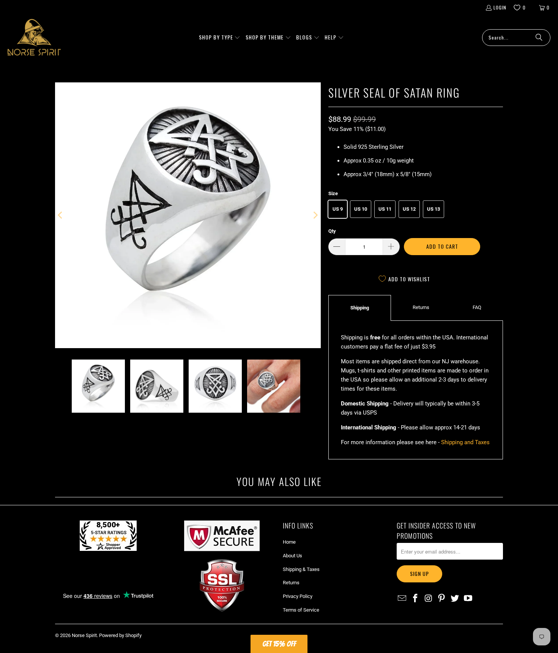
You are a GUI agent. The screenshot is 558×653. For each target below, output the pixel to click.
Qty (332, 231)
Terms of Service (301, 610)
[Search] (539, 37)
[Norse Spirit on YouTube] (468, 599)
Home (289, 542)
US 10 (360, 209)
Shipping (359, 308)
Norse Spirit (84, 635)
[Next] (315, 215)
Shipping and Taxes (465, 442)
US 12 (409, 209)
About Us (292, 555)
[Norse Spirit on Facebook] (415, 599)
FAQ (477, 307)
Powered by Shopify (120, 635)
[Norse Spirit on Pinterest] (442, 599)
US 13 (433, 209)
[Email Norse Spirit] (402, 599)
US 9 (338, 209)
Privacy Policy (297, 596)
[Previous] (61, 215)
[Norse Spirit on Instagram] (428, 599)
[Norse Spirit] (34, 37)
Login (499, 7)
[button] (220, 37)
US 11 (384, 209)
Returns (421, 307)
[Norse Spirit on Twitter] (455, 599)
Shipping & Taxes (301, 569)
